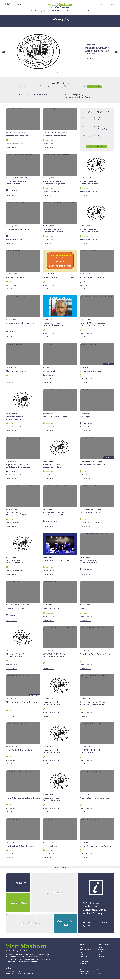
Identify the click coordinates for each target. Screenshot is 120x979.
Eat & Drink (66, 11)
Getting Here (91, 11)
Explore (82, 952)
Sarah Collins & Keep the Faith (20, 846)
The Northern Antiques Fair (92, 512)
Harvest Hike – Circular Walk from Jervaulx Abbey (55, 513)
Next (116, 52)
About (102, 4)
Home (82, 944)
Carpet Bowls (98, 118)
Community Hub (111, 4)
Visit (60, 4)
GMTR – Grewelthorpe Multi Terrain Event (90, 561)
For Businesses (101, 949)
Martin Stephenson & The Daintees (95, 846)
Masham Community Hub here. (21, 958)
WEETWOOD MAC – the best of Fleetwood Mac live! (55, 655)
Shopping (78, 11)
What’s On (55, 11)
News (98, 954)
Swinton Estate (83, 97)
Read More (10, 147)
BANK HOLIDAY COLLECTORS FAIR (60, 277)
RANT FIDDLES (50, 846)
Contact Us (100, 956)
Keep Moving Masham (101, 136)
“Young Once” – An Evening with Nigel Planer (54, 324)
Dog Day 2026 (49, 371)
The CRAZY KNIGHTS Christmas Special (90, 751)
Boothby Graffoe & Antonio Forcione (96, 654)
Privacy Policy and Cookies (13, 971)
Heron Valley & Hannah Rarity (20, 750)
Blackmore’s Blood (51, 608)
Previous (3, 52)
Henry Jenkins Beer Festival (18, 229)
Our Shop (101, 11)
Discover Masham (22, 11)
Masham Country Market (54, 135)
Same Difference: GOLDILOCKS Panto (23, 798)
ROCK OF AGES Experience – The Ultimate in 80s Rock (92, 324)
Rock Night (85, 416)
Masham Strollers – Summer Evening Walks (54, 182)
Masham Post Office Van (17, 135)
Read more (89, 58)
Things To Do (43, 11)
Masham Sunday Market (17, 371)
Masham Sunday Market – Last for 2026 (16, 513)
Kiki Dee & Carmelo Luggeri (55, 416)
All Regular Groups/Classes (95, 146)
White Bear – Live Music (17, 277)
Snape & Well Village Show (92, 277)
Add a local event (93, 87)
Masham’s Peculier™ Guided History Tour (97, 49)
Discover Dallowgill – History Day (21, 323)
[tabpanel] (60, 52)
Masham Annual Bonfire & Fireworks (22, 702)
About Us (100, 952)
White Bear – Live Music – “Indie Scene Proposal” (54, 230)
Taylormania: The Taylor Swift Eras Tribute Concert (18, 465)
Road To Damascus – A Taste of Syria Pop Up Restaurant (92, 703)
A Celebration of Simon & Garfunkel (96, 798)
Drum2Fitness (98, 127)
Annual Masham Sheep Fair (92, 464)
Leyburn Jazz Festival (15, 608)
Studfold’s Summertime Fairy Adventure (16, 182)
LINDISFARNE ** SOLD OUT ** (57, 560)
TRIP (82, 608)
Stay (32, 11)
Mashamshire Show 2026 (91, 371)
